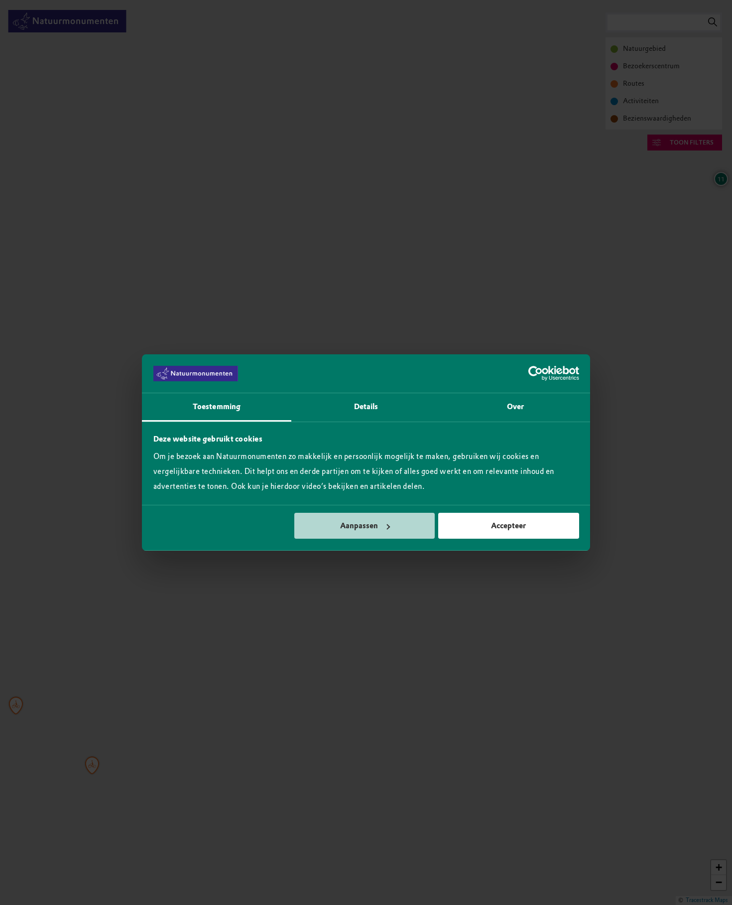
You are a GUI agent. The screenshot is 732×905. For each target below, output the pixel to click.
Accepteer (508, 525)
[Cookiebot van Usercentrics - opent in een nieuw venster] (535, 373)
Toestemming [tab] (217, 406)
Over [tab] (515, 406)
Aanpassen (359, 525)
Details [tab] (366, 406)
